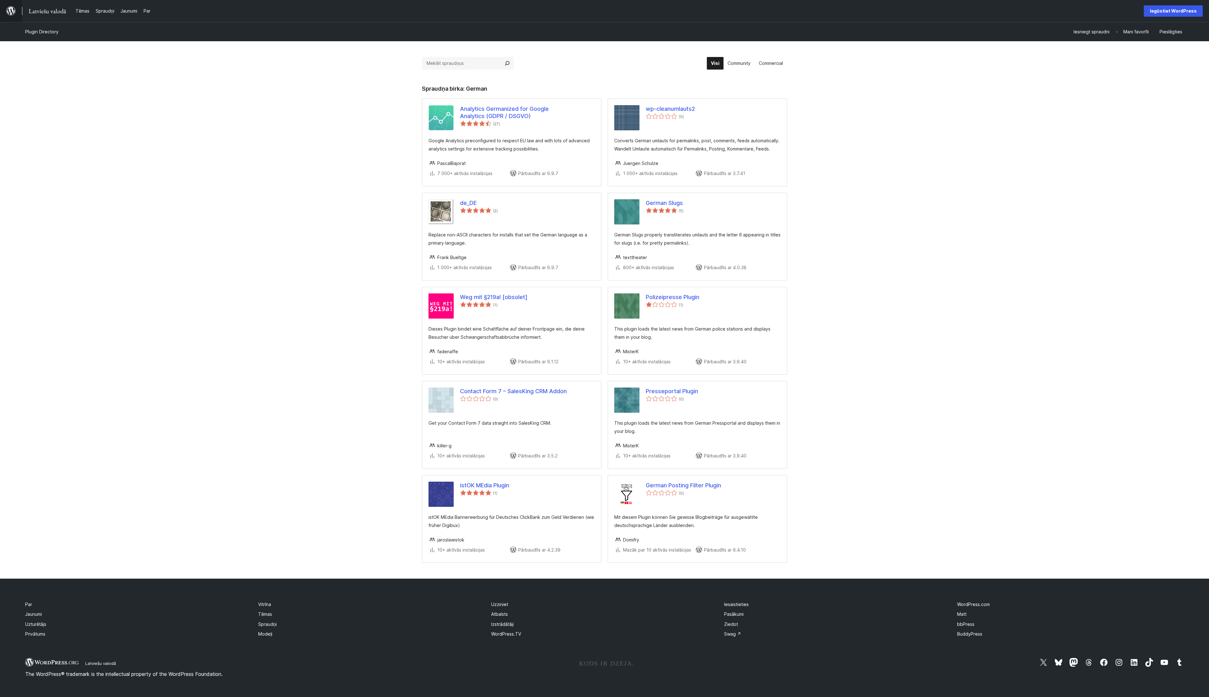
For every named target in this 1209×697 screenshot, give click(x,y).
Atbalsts (499, 614)
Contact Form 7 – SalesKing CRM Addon (513, 391)
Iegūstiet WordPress (1173, 11)
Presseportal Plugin (672, 391)
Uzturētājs (35, 624)
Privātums (35, 634)
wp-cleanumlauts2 (670, 108)
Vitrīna (264, 604)
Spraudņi (267, 624)
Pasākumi (734, 614)
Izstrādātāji (502, 624)
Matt (962, 614)
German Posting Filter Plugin (683, 485)
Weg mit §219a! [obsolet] (493, 297)
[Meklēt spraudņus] (507, 63)
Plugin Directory (42, 31)
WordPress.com (973, 604)
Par (28, 604)
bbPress (965, 624)
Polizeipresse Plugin (672, 297)
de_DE (468, 203)
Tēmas (265, 614)
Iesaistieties (736, 604)
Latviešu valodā (100, 663)
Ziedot (731, 624)
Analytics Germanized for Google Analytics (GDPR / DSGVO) (504, 112)
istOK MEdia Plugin (484, 485)
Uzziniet (499, 604)
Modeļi (265, 634)
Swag (732, 634)
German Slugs (664, 203)
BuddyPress (969, 634)
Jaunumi (33, 614)
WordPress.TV (506, 634)
